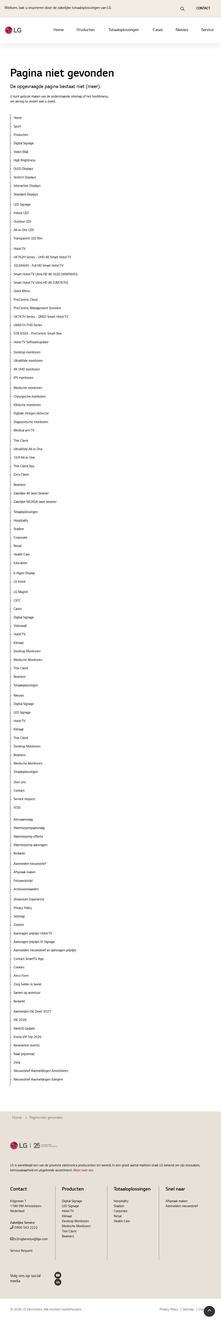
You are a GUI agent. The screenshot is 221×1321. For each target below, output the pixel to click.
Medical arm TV (24, 430)
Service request (24, 799)
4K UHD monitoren (27, 369)
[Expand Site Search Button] (182, 8)
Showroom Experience (29, 899)
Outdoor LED (22, 222)
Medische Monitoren (28, 660)
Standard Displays (26, 195)
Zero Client (21, 475)
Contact (19, 791)
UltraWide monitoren (28, 361)
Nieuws (182, 30)
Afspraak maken (25, 872)
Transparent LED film (28, 239)
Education (20, 563)
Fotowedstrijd (23, 881)
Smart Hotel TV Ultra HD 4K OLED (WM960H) (45, 274)
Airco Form (21, 976)
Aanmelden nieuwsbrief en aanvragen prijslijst (45, 950)
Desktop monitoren (27, 352)
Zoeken (19, 925)
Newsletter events (27, 1045)
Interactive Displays (27, 186)
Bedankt (19, 854)
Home (59, 30)
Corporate (20, 538)
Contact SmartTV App (29, 959)
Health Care (22, 555)
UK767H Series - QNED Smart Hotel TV (41, 317)
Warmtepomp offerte (28, 837)
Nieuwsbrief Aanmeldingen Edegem (38, 1080)
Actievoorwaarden (26, 889)
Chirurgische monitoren (30, 397)
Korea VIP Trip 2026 (27, 1037)
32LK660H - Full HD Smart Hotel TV (38, 266)
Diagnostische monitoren (31, 422)
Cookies (19, 967)
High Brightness (25, 160)
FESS (17, 808)
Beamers (20, 485)
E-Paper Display (24, 573)
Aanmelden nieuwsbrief (30, 864)
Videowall (20, 626)
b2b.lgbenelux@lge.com (31, 1239)
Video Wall (21, 152)
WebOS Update (24, 1029)
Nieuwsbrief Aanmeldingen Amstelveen (41, 1071)
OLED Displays (23, 169)
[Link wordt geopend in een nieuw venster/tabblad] (57, 1275)
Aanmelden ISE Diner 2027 (32, 1012)
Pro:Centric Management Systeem (37, 308)
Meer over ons (83, 1170)
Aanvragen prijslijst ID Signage (34, 942)
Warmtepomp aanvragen (30, 845)
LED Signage (22, 205)
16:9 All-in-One (24, 458)
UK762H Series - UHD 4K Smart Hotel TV (42, 257)
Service (207, 30)
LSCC (17, 600)
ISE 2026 (20, 1020)
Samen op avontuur (27, 993)
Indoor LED (21, 213)
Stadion (19, 529)
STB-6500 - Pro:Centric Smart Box (38, 334)
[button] (209, 1311)
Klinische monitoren (27, 405)
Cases (158, 30)
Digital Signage (24, 143)
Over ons (20, 782)
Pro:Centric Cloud (26, 300)
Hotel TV (19, 249)
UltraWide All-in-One (28, 449)
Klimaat (19, 643)
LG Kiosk (19, 582)
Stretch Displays (25, 177)
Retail (17, 546)
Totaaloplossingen (124, 30)
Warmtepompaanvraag (29, 828)
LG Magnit (21, 592)
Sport (17, 127)
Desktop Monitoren (27, 651)
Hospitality (21, 521)
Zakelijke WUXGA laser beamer (35, 502)
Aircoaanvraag (23, 820)
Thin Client (21, 441)
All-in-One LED (24, 230)
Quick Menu (22, 291)
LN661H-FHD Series (28, 325)
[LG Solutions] (13, 30)
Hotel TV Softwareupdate (31, 342)
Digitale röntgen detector (31, 413)
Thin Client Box (24, 466)
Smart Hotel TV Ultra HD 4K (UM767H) (41, 283)
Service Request (21, 1251)
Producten (86, 30)
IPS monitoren (23, 378)
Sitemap (19, 916)
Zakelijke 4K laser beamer (31, 493)
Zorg (17, 1063)
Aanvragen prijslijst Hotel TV (33, 934)
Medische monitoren (28, 388)
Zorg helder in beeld (27, 984)
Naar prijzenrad (24, 1054)
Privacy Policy (23, 908)
